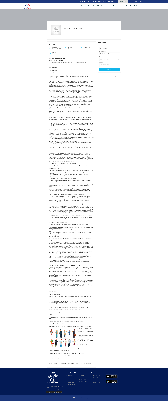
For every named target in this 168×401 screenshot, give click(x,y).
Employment (71, 88)
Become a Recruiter (92, 1)
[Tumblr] (57, 392)
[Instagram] (52, 392)
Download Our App (102, 1)
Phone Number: (102, 56)
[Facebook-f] (47, 392)
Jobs (85, 1)
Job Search (82, 6)
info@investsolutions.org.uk (54, 389)
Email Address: (102, 51)
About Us (128, 6)
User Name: (102, 46)
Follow (77, 32)
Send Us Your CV (93, 6)
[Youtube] (54, 392)
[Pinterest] (59, 392)
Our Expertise (105, 6)
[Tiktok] (61, 392)
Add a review (69, 32)
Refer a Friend (111, 1)
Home (81, 1)
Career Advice (117, 6)
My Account (137, 6)
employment (52, 132)
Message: (101, 62)
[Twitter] (49, 392)
